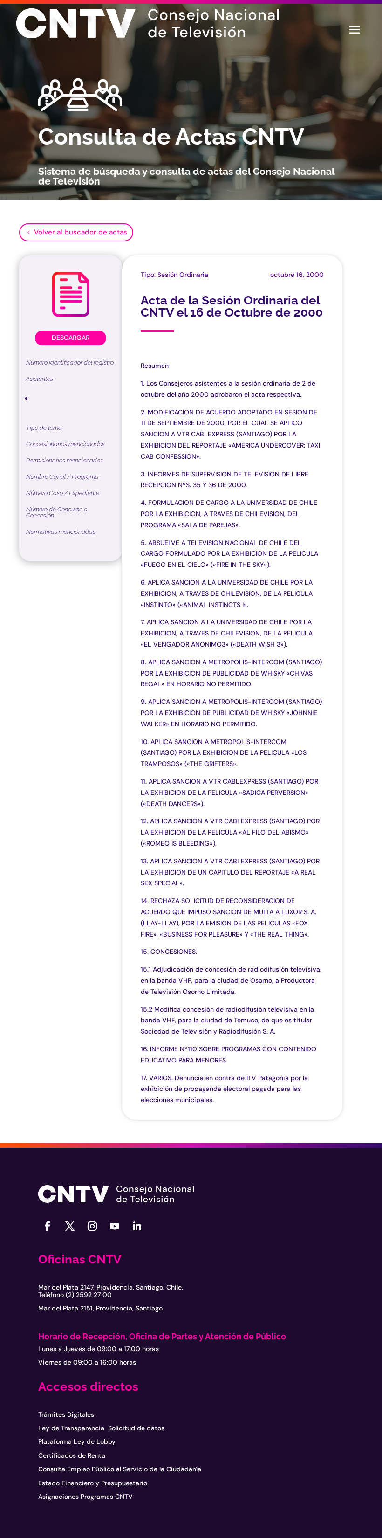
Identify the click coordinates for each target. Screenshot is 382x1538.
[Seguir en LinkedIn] (137, 1226)
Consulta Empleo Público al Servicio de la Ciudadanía (119, 1469)
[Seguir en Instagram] (92, 1226)
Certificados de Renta (71, 1455)
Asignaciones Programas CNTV (85, 1496)
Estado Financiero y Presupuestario (92, 1483)
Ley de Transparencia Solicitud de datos (101, 1428)
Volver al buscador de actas (80, 232)
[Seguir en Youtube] (114, 1226)
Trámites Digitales (66, 1414)
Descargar (70, 337)
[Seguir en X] (70, 1226)
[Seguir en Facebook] (47, 1226)
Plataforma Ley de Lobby (77, 1441)
